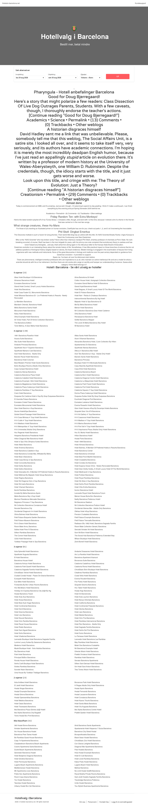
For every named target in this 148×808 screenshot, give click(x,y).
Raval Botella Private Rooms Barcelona (90, 774)
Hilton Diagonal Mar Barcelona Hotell (28, 438)
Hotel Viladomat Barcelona (24, 636)
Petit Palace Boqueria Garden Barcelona (30, 517)
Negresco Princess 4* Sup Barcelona (28, 502)
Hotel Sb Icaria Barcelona (24, 484)
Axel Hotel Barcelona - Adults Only (27, 353)
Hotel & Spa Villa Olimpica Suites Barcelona (31, 441)
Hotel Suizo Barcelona (83, 633)
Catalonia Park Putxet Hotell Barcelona (90, 384)
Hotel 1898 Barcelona (83, 441)
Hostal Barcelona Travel (23, 593)
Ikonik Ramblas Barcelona (24, 490)
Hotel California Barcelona (85, 603)
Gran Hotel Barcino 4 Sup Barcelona (28, 408)
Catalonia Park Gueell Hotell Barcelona (29, 566)
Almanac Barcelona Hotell (24, 280)
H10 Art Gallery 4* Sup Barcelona (87, 414)
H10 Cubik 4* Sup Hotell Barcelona (27, 420)
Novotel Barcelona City (23, 508)
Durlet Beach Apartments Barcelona (28, 749)
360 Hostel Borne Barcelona (25, 725)
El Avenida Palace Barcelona (25, 399)
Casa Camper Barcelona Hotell (26, 369)
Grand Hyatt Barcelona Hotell (86, 286)
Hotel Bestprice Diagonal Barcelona (28, 755)
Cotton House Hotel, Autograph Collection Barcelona (95, 280)
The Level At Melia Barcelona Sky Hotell (90, 322)
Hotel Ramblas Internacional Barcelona (90, 621)
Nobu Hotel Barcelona (22, 313)
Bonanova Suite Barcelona (85, 560)
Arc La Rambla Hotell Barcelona (87, 554)
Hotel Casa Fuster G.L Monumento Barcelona (31, 292)
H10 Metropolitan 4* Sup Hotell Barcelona (30, 426)
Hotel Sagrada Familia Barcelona (87, 627)
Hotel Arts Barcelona (22, 289)
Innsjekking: (20, 74)
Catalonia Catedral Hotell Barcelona (28, 378)
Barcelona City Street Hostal (85, 731)
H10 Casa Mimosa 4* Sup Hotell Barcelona (31, 417)
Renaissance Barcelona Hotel (86, 316)
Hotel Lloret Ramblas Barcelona (87, 758)
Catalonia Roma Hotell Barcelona (87, 566)
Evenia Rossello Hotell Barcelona (88, 405)
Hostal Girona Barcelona (23, 694)
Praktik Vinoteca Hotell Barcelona (87, 654)
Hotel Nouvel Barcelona (23, 618)
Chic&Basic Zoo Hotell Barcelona (87, 740)
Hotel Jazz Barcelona (83, 612)
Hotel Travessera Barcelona (25, 706)
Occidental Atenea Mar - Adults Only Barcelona (93, 508)
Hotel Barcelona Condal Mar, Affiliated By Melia (32, 453)
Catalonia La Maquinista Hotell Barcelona (91, 381)
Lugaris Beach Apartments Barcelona (28, 765)
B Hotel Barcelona (21, 557)
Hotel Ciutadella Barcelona (85, 459)
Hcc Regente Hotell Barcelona (26, 432)
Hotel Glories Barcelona (84, 609)
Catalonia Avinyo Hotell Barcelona (27, 563)
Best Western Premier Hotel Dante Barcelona (31, 363)
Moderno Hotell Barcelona (24, 645)
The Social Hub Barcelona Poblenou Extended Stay (95, 535)
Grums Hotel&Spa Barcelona (25, 411)
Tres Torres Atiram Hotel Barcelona (88, 669)
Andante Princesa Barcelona (25, 344)
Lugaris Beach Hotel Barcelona (87, 765)
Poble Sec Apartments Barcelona (27, 774)
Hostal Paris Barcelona (83, 438)
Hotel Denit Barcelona (22, 609)
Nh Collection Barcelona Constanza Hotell (30, 505)
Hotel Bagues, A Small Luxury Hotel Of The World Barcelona (98, 289)
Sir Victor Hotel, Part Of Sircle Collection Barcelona (34, 319)
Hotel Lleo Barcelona (22, 615)
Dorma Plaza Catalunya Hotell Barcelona (90, 393)
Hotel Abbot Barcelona (23, 444)
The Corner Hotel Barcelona (25, 535)
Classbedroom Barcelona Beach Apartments (31, 743)
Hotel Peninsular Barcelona (25, 761)
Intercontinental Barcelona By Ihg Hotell (90, 298)
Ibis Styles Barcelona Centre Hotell (88, 709)
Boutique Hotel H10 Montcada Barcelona (90, 363)
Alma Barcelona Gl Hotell (84, 277)
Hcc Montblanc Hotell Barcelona (26, 587)
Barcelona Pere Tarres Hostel (25, 734)
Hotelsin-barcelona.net (11, 3)
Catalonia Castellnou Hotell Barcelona (89, 563)
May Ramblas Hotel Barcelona (86, 642)
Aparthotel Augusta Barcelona (25, 554)
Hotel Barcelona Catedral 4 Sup (26, 450)
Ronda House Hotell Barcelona (26, 660)
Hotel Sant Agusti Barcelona (25, 630)
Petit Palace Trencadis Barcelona (87, 520)
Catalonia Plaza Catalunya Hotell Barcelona (31, 387)
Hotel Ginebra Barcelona (23, 758)
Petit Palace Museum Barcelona (26, 520)
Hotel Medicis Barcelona (23, 700)
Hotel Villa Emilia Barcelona (85, 487)
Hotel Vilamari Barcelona (24, 487)
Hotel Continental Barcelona (25, 606)
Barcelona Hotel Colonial (24, 359)
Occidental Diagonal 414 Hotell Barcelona (30, 511)
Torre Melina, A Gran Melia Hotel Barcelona (31, 325)
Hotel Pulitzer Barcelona (84, 475)
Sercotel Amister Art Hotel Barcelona (89, 529)
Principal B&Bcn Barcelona (24, 657)
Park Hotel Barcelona (22, 654)
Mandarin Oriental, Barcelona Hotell (28, 304)
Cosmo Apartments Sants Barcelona (28, 746)
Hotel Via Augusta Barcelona (86, 706)
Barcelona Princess (82, 359)
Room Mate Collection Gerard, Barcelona (90, 526)
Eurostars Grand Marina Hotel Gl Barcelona (91, 283)
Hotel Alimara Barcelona (84, 444)
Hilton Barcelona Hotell (83, 435)
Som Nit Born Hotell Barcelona (86, 532)
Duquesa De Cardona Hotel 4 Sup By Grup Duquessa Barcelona (39, 396)
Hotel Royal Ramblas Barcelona (87, 478)
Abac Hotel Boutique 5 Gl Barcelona (28, 277)
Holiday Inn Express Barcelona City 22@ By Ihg (32, 590)
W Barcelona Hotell (82, 325)
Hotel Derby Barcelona (23, 466)
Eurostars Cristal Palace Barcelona (27, 402)
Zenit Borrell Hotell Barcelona (86, 541)
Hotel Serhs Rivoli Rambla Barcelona (89, 484)
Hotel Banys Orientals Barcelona (87, 600)
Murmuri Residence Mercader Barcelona (29, 499)
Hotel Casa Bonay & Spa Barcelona (28, 459)
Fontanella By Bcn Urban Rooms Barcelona (31, 584)
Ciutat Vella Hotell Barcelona (86, 575)
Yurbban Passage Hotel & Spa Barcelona (30, 541)
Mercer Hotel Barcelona (84, 307)
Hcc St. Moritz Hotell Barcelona (86, 432)
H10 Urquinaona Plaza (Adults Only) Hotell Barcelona (95, 429)
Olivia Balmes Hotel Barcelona (26, 514)
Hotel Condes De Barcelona (85, 463)
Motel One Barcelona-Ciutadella (87, 645)
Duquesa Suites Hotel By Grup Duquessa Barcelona (95, 396)
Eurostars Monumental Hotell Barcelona (29, 405)
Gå (117, 76)
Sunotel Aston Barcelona (23, 669)
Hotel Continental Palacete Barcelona (89, 606)
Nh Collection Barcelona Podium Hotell (90, 505)
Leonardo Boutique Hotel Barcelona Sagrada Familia (34, 639)
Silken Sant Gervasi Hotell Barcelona (89, 663)
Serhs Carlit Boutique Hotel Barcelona (29, 663)
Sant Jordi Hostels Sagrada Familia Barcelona (92, 777)
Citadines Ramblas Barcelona (86, 572)
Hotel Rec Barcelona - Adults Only (88, 624)
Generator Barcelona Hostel (25, 752)
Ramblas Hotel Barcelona (84, 657)
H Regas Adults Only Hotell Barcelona (89, 685)
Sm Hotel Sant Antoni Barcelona (87, 666)
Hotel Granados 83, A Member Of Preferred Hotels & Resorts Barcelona (41, 472)
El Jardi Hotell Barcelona (23, 685)
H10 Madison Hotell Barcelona (26, 423)
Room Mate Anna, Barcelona (25, 526)
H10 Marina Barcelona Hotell (86, 423)
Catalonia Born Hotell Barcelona (87, 375)
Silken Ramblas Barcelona (24, 532)
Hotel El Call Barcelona (84, 755)
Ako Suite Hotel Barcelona (24, 341)
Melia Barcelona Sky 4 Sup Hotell (27, 496)
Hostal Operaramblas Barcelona (26, 697)
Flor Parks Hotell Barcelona (85, 581)
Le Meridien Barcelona (23, 301)
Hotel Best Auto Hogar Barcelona (27, 603)
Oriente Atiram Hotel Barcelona (86, 651)
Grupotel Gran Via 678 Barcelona (87, 411)
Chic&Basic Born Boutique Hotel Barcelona (91, 569)
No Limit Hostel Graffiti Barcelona (87, 771)
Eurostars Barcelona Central (25, 283)
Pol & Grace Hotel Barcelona (25, 523)
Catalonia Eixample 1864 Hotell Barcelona (30, 381)
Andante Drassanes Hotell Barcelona (89, 551)
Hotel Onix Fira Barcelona (84, 618)
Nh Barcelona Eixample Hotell (86, 648)
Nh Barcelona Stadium (83, 502)
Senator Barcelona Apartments (86, 660)
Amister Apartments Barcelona (26, 728)
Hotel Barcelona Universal (85, 453)
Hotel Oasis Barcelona (23, 703)
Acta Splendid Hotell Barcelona (26, 551)
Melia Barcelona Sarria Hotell (25, 307)
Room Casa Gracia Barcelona (25, 777)
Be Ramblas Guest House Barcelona (28, 737)
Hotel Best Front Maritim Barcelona (88, 456)
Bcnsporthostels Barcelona (85, 734)
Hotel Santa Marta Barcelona (86, 703)
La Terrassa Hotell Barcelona (86, 636)
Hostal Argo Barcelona (83, 590)
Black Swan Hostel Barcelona (86, 737)
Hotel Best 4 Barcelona (23, 456)
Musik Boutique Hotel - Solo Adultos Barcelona (32, 648)
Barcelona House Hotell (23, 560)
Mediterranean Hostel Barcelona (26, 768)
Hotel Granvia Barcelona (23, 612)
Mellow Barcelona (81, 768)
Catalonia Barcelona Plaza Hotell (27, 375)
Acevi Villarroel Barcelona (85, 338)
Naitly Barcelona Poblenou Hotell (87, 499)
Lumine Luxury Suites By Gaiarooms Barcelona (32, 642)
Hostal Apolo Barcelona (84, 688)
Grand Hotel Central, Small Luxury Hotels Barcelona (34, 286)
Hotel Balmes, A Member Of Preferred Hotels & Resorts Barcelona (100, 447)
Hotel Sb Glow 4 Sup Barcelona (87, 481)
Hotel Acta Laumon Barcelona (86, 597)
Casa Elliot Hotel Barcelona (85, 369)
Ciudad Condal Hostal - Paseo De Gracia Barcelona (34, 575)
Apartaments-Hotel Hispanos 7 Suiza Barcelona (93, 728)
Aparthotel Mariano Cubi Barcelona (27, 350)
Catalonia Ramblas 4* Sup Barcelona (28, 390)
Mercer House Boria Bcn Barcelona (88, 496)
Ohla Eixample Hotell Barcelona (26, 316)
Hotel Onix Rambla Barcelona (25, 621)
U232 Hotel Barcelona (22, 538)
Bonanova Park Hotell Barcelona (87, 682)
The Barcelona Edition (23, 322)
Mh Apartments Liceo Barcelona (26, 771)
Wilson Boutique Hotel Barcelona (87, 538)
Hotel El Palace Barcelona (85, 292)
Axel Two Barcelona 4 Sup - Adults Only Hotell (92, 353)
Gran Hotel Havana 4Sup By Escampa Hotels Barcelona (96, 408)
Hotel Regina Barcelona (23, 478)
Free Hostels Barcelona (84, 749)
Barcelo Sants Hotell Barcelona (87, 356)
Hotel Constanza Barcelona (85, 697)
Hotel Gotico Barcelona (23, 469)
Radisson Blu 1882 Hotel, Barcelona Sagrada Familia (95, 523)
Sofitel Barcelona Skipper (84, 319)
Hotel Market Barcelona (84, 615)
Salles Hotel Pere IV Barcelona (26, 529)
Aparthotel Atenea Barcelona (86, 347)
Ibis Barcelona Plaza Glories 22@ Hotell (29, 709)
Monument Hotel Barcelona (24, 310)
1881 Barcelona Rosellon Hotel (26, 335)
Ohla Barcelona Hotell (83, 313)
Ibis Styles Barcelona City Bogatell (27, 712)
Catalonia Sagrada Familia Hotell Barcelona (31, 569)
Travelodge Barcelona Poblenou (87, 780)
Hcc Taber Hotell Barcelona (85, 587)
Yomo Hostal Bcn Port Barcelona (27, 715)
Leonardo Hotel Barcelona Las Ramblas (90, 639)
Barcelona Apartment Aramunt (86, 557)
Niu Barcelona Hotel (22, 651)
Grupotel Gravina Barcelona (85, 584)
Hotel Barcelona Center (84, 450)
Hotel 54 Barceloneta (83, 593)
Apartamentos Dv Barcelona (85, 344)
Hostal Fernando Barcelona (85, 691)
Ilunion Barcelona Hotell (84, 490)
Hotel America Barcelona (24, 447)
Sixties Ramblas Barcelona (24, 666)
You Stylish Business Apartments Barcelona (91, 786)
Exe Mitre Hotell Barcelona (24, 581)
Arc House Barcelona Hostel (25, 731)
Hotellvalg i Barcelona (75, 36)
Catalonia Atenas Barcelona (25, 372)
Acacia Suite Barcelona (23, 338)
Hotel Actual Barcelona (23, 600)
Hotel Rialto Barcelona (23, 627)
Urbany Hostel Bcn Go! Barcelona (27, 786)
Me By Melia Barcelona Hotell (86, 304)
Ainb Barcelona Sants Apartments (88, 725)
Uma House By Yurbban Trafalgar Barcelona (31, 672)
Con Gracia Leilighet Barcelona (87, 743)
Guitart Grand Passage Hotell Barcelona (29, 414)
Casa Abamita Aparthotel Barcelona (88, 366)
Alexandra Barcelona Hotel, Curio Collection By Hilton (95, 341)
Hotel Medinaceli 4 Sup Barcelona (88, 472)
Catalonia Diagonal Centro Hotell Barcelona (91, 378)
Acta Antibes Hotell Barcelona (25, 682)
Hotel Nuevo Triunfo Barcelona (86, 700)
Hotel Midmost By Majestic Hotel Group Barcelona (33, 475)
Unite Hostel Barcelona (83, 783)
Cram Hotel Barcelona (22, 393)
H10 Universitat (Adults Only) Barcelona (29, 429)
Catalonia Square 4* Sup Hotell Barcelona (91, 390)
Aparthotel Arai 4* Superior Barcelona (28, 347)
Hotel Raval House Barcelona (25, 624)
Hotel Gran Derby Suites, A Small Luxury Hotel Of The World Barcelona (102, 469)
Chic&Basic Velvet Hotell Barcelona (28, 572)
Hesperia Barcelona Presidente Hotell (28, 435)
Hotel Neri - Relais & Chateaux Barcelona (91, 295)
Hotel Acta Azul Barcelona (24, 597)
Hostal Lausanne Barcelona (85, 694)
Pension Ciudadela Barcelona (86, 514)
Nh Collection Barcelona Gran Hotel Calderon (92, 310)
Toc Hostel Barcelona (22, 780)
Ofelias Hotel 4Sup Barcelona (86, 511)
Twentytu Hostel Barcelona (24, 783)
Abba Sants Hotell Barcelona (86, 335)
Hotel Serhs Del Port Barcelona (87, 630)
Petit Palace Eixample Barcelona (87, 517)
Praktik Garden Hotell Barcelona (87, 712)
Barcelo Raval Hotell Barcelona (26, 356)
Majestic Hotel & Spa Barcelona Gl (88, 301)
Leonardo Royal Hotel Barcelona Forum (90, 493)
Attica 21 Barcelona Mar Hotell (86, 350)
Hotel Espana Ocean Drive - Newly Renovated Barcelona (97, 466)
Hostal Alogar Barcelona (23, 688)
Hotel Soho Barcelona (22, 633)
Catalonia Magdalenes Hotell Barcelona (29, 384)
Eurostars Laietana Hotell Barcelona (88, 402)
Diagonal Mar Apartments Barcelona (88, 746)
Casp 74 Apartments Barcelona (26, 740)
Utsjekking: (52, 74)
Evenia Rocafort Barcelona (85, 578)
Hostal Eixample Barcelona (24, 691)
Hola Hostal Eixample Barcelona (87, 752)
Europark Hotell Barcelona (24, 578)
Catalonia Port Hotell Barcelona (87, 387)
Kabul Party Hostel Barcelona (86, 761)
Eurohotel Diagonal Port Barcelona (88, 399)
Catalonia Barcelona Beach (85, 372)
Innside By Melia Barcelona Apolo (27, 493)
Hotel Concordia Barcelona (24, 463)
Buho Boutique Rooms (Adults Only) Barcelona (32, 366)
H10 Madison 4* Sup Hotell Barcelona (89, 420)
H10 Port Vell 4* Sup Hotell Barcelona (89, 426)
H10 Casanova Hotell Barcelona (87, 417)
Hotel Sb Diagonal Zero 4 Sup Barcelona (30, 481)
